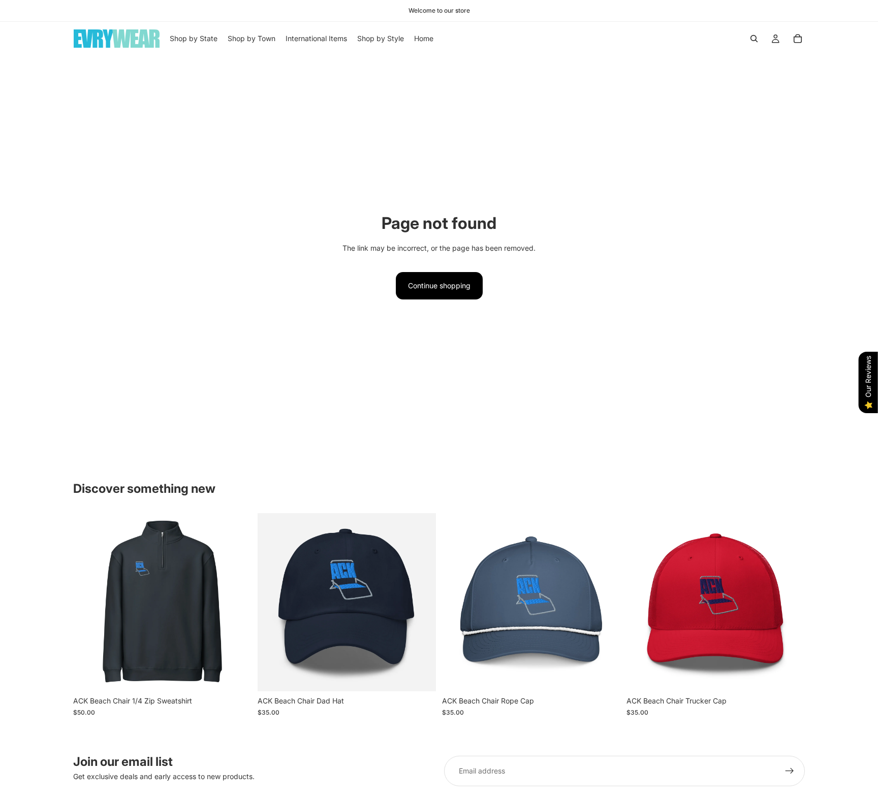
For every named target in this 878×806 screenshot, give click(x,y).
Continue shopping (439, 285)
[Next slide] (236, 602)
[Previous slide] (88, 602)
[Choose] (236, 676)
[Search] (754, 38)
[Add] (604, 676)
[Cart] (798, 38)
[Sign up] (789, 771)
